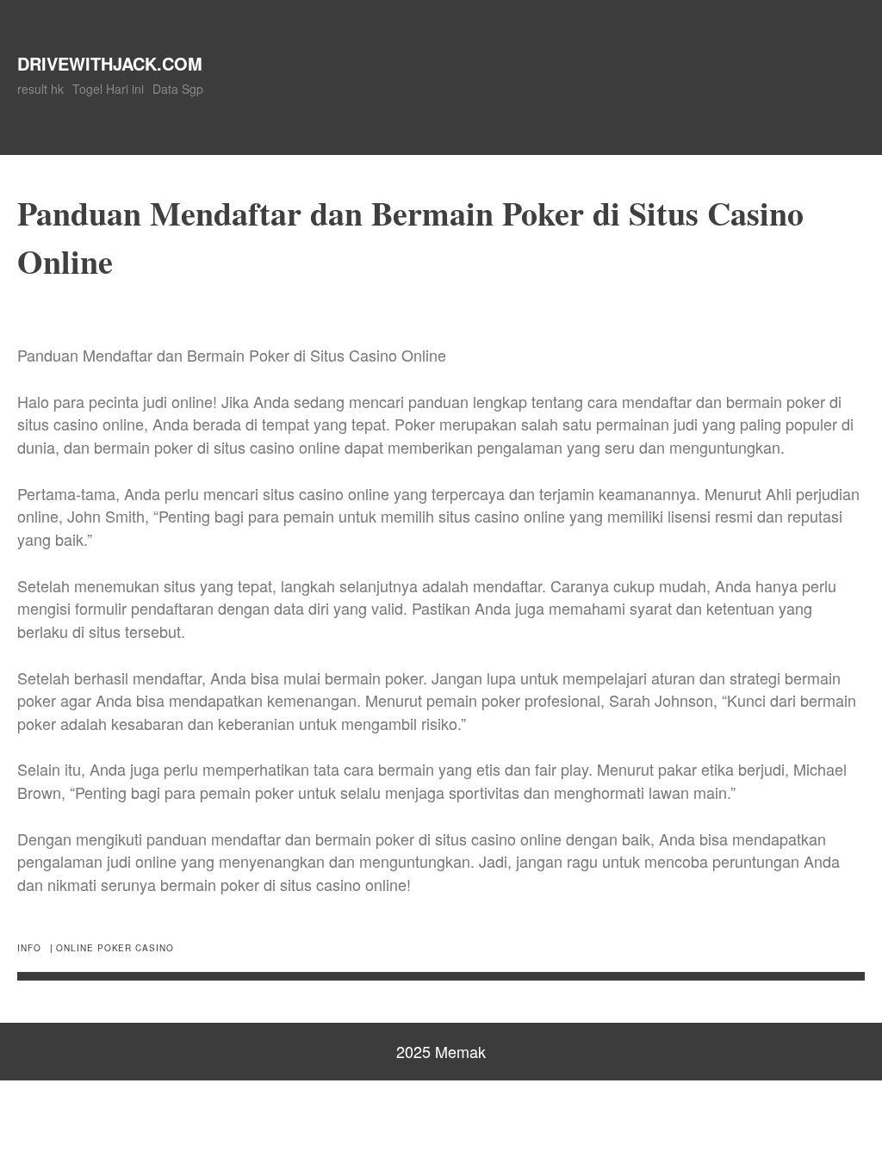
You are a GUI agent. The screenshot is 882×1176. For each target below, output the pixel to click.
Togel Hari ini (108, 88)
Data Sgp (177, 88)
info (29, 948)
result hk (40, 88)
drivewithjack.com (109, 63)
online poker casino (114, 948)
